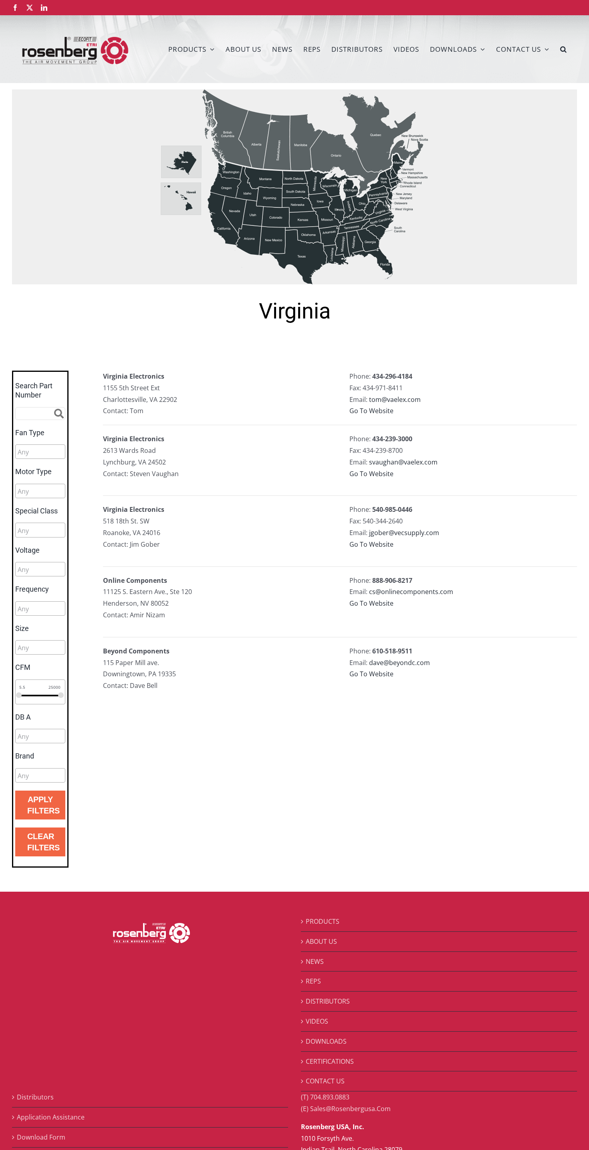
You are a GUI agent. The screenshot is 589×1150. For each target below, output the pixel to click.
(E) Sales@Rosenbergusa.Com (346, 1108)
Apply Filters (43, 805)
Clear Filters (43, 842)
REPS (313, 981)
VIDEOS (317, 1021)
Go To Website (371, 410)
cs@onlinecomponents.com (411, 591)
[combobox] (40, 451)
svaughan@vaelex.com (403, 462)
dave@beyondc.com (399, 662)
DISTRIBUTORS (328, 1001)
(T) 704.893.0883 (325, 1097)
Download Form (41, 1137)
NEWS (315, 961)
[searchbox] (53, 452)
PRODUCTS (322, 921)
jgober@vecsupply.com (404, 532)
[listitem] (227, 127)
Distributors (35, 1097)
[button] (563, 49)
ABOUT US (321, 941)
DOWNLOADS (326, 1041)
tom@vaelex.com (395, 399)
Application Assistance (51, 1117)
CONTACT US (325, 1081)
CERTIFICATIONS (330, 1061)
